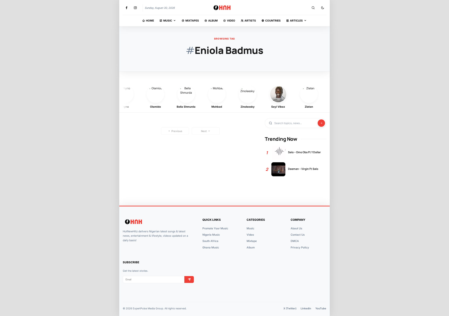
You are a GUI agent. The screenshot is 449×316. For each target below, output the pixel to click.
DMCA (295, 241)
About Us (296, 228)
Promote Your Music (215, 228)
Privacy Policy (300, 247)
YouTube (320, 308)
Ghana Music (210, 247)
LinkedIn (306, 308)
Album (251, 247)
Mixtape (252, 241)
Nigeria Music (211, 234)
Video (250, 234)
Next (204, 131)
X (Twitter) (289, 308)
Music (250, 228)
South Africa (210, 241)
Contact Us (298, 234)
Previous (176, 131)
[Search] (313, 8)
